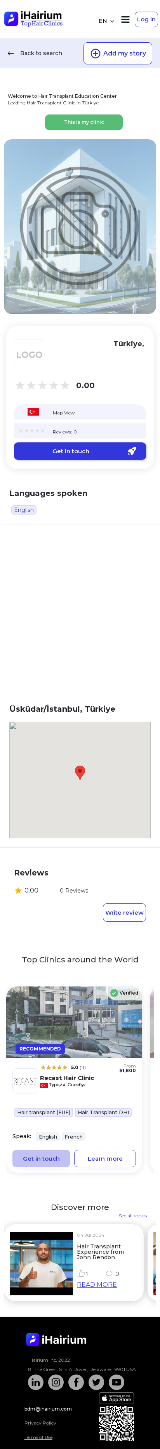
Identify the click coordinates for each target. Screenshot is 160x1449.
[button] (80, 773)
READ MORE (97, 1284)
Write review (124, 912)
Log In (146, 19)
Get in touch (70, 451)
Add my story (124, 53)
